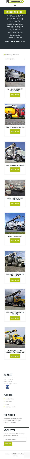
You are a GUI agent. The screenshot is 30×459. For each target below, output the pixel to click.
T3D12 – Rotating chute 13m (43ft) (15, 127)
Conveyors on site (11, 406)
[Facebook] (7, 387)
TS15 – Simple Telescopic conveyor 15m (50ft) (15, 313)
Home (7, 41)
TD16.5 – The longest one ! (15, 236)
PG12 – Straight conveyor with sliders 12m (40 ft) (15, 89)
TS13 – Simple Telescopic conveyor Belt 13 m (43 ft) (15, 275)
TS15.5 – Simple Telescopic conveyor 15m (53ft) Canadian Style (15, 351)
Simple (7, 404)
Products (12, 41)
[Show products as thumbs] (4, 54)
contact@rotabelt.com (11, 383)
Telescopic (9, 401)
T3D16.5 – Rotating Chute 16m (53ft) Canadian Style (15, 199)
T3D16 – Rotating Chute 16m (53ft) (15, 165)
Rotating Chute (10, 399)
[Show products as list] (5, 54)
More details (15, 95)
